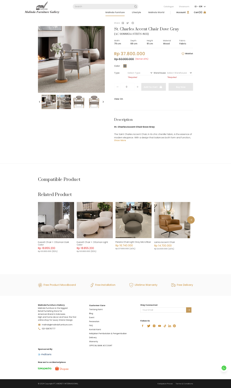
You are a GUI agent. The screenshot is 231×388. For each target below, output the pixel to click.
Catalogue (169, 6)
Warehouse (160, 72)
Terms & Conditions (184, 383)
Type (117, 72)
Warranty (93, 341)
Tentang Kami (96, 309)
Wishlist (189, 53)
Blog (91, 313)
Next (103, 101)
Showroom (184, 6)
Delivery (93, 337)
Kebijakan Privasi (165, 383)
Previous (39, 101)
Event (92, 317)
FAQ (91, 325)
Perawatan (94, 321)
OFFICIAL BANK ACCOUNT (100, 345)
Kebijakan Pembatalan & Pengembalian (108, 333)
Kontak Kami (95, 329)
